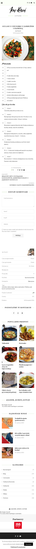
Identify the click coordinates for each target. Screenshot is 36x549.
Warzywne (31, 281)
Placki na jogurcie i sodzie (25, 366)
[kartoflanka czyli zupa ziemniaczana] (26, 380)
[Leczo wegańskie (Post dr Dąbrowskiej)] (9, 354)
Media (18, 490)
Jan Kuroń (18, 31)
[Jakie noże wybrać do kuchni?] (7, 452)
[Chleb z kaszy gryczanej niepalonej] (9, 380)
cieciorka (4, 287)
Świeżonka (22, 343)
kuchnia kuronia (10, 288)
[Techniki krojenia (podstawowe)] (7, 423)
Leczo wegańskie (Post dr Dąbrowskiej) (7, 367)
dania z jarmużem (19, 287)
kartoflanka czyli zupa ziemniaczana (25, 391)
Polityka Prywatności (18, 547)
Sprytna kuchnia (29, 277)
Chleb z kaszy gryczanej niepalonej (9, 391)
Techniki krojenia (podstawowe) (21, 419)
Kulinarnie (18, 486)
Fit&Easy (27, 287)
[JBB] (18, 523)
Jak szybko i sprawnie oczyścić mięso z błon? (22, 434)
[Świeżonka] (26, 333)
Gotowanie (18, 478)
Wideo (18, 494)
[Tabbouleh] (9, 333)
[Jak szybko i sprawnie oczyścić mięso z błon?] (7, 437)
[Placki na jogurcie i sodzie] (26, 354)
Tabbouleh (5, 343)
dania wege (10, 287)
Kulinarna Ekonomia (18, 482)
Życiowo (18, 498)
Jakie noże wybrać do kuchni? (22, 449)
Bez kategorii (18, 469)
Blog (18, 473)
